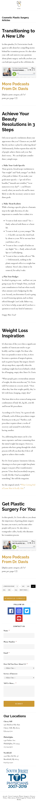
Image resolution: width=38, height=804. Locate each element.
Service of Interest (10, 674)
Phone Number (10, 642)
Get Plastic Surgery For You (18, 506)
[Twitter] (26, 610)
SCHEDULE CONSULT (15, 598)
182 (28, 586)
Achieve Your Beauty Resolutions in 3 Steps (18, 121)
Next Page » (24, 590)
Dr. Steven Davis (19, 4)
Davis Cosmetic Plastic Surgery (18, 796)
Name (7, 631)
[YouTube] (19, 618)
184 (4, 589)
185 (9, 589)
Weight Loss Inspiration (15, 333)
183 (33, 586)
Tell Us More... (10, 683)
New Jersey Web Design (16, 798)
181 (23, 586)
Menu (19, 8)
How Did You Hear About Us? (16, 664)
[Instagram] (19, 610)
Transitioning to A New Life (18, 33)
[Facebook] (11, 610)
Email (7, 653)
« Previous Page (8, 587)
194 (16, 589)
